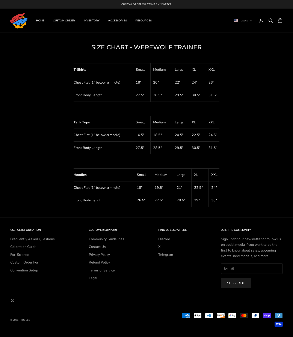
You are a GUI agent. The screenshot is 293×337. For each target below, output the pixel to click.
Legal (93, 278)
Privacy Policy (99, 254)
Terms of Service (102, 270)
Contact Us (97, 246)
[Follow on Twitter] (12, 300)
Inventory (91, 20)
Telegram (165, 254)
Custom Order (64, 20)
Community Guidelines (106, 239)
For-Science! (20, 254)
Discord (164, 239)
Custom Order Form (25, 262)
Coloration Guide (23, 246)
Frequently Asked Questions (32, 239)
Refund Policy (99, 262)
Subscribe (236, 283)
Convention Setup (24, 270)
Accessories (117, 20)
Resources (143, 20)
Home (40, 20)
